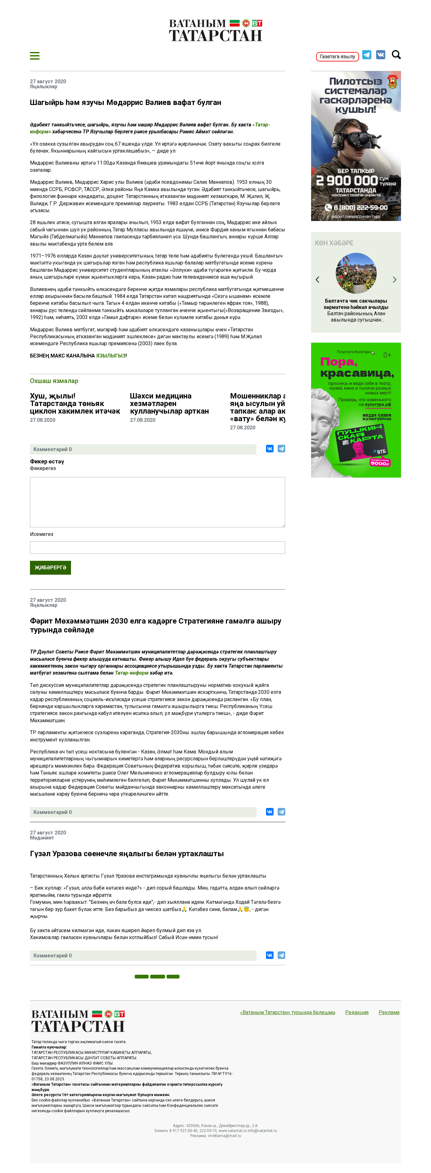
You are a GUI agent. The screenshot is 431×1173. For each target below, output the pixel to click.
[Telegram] (281, 448)
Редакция (357, 1012)
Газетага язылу (337, 57)
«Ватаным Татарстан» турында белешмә (287, 1012)
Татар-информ (132, 673)
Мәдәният (42, 837)
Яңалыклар (43, 86)
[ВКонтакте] (270, 448)
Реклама (389, 1012)
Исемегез (41, 534)
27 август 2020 (48, 81)
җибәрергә (50, 568)
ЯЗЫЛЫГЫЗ (111, 356)
